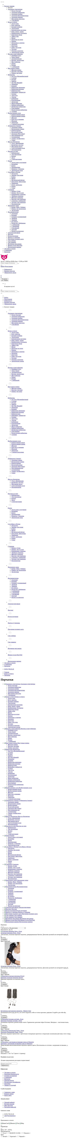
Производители (9, 1080)
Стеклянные (15, 20)
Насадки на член (13, 151)
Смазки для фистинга (17, 138)
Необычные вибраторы (18, 106)
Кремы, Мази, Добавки (18, 207)
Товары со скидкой (10, 1085)
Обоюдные (14, 122)
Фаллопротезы (15, 204)
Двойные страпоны (17, 196)
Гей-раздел (14, 173)
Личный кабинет (9, 1102)
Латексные (14, 102)
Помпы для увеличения (18, 209)
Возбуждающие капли (18, 114)
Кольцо (13, 156)
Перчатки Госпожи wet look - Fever (11, 1020)
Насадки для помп (17, 71)
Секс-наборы (12, 240)
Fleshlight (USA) (16, 55)
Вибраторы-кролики (17, 89)
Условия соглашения (10, 1075)
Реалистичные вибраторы (19, 110)
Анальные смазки (16, 127)
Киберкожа (14, 98)
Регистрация (9, 266)
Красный (13, 1136)
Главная (6, 672)
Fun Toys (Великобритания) (19, 76)
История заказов (9, 1104)
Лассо (13, 157)
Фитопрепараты (16, 149)
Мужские (14, 121)
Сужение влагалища (17, 124)
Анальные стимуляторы (15, 9)
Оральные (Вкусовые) (18, 134)
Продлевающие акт (17, 135)
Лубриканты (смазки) (14, 126)
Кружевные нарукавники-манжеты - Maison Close (16, 1011)
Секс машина (12, 242)
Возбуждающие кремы (18, 116)
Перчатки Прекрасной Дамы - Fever (12, 1032)
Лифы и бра (15, 36)
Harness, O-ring (15, 191)
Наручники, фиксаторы (18, 181)
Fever (4, 1133)
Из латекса (14, 221)
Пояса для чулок (16, 47)
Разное (10, 161)
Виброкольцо (15, 153)
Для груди (14, 95)
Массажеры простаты (17, 19)
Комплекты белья (16, 35)
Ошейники (14, 183)
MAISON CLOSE (15, 1133)
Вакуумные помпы (13, 68)
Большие (14, 86)
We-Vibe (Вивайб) (16, 82)
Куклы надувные (13, 236)
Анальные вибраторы (18, 12)
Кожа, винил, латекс (17, 31)
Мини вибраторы (16, 103)
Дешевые (14, 220)
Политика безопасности (11, 1074)
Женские (14, 118)
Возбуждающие (16, 130)
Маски (13, 38)
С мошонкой (15, 226)
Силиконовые (15, 137)
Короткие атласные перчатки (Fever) (12, 977)
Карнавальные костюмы (18, 30)
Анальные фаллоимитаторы (19, 15)
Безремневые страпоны (18, 194)
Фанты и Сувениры (14, 237)
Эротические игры (17, 170)
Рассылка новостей (10, 1107)
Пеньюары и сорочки (17, 43)
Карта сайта (7, 1095)
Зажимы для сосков (17, 175)
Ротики (13, 65)
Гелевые (13, 94)
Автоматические (16, 58)
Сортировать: (5, 928)
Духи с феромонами (17, 143)
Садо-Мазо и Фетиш (14, 172)
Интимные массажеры (14, 244)
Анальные (14, 213)
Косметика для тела (17, 145)
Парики (13, 41)
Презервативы (15, 167)
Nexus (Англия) (16, 11)
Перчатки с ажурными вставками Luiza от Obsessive (16, 1043)
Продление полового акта (16, 239)
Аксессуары (15, 23)
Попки (13, 63)
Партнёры (7, 1083)
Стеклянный (15, 228)
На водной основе (16, 132)
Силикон (14, 111)
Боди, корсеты (15, 25)
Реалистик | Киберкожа (18, 223)
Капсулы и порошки (17, 119)
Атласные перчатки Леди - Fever (10, 933)
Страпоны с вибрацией (18, 201)
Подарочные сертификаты (12, 1082)
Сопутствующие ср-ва (18, 148)
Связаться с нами (9, 1092)
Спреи (13, 140)
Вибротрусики (15, 90)
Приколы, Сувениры (17, 169)
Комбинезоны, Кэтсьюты (19, 33)
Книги (13, 165)
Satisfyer (13, 81)
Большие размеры (16, 27)
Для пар (13, 97)
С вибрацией (15, 66)
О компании (8, 250)
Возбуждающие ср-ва (14, 113)
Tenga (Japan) (15, 57)
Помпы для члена (16, 73)
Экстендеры (15, 210)
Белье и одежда (12, 22)
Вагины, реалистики (17, 60)
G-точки (13, 78)
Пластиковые (15, 108)
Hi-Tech (13, 79)
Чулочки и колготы (17, 51)
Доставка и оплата (9, 248)
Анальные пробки (16, 14)
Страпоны (11, 189)
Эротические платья (17, 52)
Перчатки (14, 44)
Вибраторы (11, 74)
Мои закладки (8, 1105)
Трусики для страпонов (18, 202)
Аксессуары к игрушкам (18, 162)
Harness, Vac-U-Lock (17, 193)
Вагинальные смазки (17, 129)
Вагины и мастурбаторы (15, 54)
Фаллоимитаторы (13, 212)
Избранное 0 (8, 300)
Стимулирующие (16, 159)
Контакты (7, 252)
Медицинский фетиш (17, 180)
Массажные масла (16, 146)
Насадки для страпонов (18, 199)
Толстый (14, 229)
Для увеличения (16, 154)
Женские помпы (16, 70)
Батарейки (14, 164)
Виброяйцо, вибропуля (18, 92)
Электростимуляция (14, 232)
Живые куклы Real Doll (15, 245)
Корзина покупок (9, 271)
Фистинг (10, 234)
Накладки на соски (17, 39)
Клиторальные (15, 100)
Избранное (8, 269)
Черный (22, 1136)
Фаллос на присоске (17, 231)
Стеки (13, 188)
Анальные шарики (17, 17)
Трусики (14, 49)
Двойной (14, 218)
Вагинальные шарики (14, 247)
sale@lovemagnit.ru (9, 1115)
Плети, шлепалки (16, 185)
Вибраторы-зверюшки (18, 87)
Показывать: (4, 929)
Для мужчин (15, 28)
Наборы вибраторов (17, 105)
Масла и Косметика (14, 141)
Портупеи (14, 46)
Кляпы (13, 177)
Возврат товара (9, 1094)
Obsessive (26, 1133)
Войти (6, 297)
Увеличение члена (13, 205)
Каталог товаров (9, 6)
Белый (5, 1136)
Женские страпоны (17, 197)
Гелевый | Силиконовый (18, 217)
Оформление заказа (10, 272)
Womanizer (14, 84)
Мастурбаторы (15, 62)
